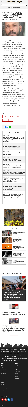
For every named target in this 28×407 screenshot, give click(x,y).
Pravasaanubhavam (5, 388)
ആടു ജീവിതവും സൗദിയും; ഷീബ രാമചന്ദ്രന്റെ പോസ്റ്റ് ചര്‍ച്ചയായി (12, 166)
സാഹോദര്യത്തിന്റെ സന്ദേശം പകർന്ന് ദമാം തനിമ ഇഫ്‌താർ (12, 147)
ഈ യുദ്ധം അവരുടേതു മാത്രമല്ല (19, 233)
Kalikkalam (3, 384)
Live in (5, 120)
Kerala (5, 116)
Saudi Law (3, 391)
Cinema (16, 376)
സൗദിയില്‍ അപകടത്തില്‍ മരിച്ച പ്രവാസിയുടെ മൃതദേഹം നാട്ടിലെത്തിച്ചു (12, 188)
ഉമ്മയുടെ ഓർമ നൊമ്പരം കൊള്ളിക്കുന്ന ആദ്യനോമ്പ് (19, 247)
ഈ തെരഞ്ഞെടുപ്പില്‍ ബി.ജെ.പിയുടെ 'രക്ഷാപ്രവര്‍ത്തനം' (18, 254)
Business (16, 375)
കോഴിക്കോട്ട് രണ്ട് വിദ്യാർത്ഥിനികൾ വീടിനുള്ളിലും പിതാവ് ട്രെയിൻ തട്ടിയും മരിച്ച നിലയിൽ (13, 180)
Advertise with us (5, 393)
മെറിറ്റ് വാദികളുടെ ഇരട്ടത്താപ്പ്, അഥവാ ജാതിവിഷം (18, 240)
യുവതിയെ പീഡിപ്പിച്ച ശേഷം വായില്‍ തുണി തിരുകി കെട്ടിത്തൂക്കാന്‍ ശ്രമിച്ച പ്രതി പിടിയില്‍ (13, 15)
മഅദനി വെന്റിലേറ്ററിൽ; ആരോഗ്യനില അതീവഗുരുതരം (12, 160)
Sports (2, 382)
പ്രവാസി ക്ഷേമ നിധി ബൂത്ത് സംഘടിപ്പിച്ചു (11, 153)
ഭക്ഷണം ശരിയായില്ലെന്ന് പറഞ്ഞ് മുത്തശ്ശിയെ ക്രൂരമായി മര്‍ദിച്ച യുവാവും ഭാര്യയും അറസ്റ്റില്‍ (13, 196)
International (3, 373)
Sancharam (17, 380)
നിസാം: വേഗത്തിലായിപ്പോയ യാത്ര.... (18, 261)
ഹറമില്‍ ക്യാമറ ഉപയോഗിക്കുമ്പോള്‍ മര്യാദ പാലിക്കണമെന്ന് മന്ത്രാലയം (14, 173)
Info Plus (16, 373)
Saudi (2, 365)
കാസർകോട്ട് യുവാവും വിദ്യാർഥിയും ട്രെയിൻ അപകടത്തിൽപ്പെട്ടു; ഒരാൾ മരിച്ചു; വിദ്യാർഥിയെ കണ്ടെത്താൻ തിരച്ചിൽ (14, 139)
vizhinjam (11, 116)
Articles (16, 365)
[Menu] (1, 2)
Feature (16, 369)
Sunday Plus (17, 371)
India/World (3, 370)
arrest (11, 120)
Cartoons (16, 367)
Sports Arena (3, 386)
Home (2, 363)
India (2, 371)
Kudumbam (17, 378)
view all (14, 203)
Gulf (2, 367)
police (18, 116)
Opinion (16, 363)
